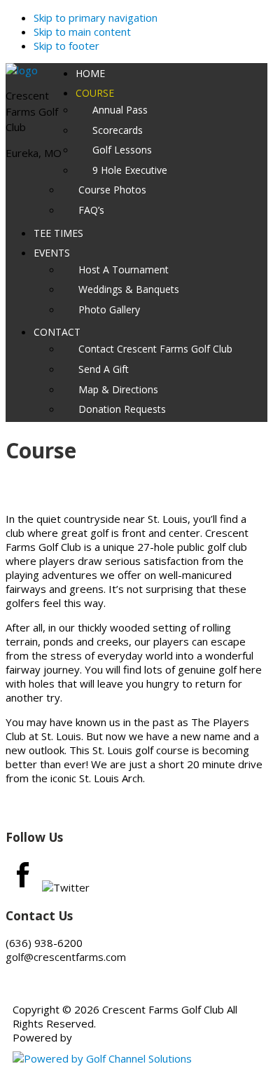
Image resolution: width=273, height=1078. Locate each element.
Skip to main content (82, 32)
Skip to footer (66, 46)
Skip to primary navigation (96, 18)
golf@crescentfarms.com (66, 957)
